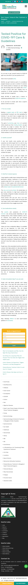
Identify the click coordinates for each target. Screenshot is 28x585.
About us (4, 527)
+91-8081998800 (8, 567)
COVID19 (8, 21)
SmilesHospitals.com (6, 498)
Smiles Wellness (5, 553)
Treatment (4, 528)
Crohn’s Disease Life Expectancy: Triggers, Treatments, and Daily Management (13, 363)
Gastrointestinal (8, 424)
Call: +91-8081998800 (14, 12)
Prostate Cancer (8, 477)
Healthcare (6, 429)
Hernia (5, 435)
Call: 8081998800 (20, 583)
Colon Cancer (7, 390)
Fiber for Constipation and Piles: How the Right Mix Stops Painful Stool (13, 352)
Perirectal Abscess (8, 469)
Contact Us (4, 534)
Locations (6, 455)
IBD (4, 438)
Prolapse (6, 474)
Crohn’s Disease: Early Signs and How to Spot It (13, 373)
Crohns (5, 399)
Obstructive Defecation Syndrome (12, 461)
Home (2, 21)
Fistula (5, 413)
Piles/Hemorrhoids (8, 472)
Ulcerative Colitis (8, 480)
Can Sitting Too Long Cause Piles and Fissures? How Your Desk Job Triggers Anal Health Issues (13, 357)
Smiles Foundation (6, 551)
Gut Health (6, 426)
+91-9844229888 (10, 569)
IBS (4, 441)
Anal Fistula (6, 381)
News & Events (7, 458)
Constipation (7, 393)
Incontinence (7, 444)
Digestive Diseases (8, 405)
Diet (5, 402)
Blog (3, 538)
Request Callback (7, 583)
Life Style (6, 452)
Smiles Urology (5, 550)
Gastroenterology (8, 416)
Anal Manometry (8, 384)
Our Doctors (5, 530)
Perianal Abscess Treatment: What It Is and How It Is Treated (13, 368)
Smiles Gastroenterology (14, 47)
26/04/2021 (17, 45)
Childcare (6, 387)
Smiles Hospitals (6, 546)
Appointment (5, 536)
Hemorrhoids (7, 432)
